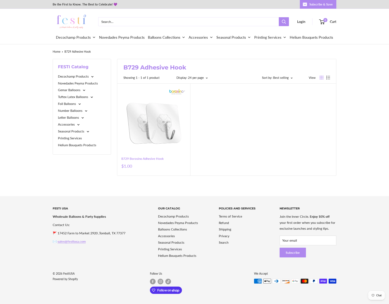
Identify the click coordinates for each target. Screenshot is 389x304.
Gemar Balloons (69, 90)
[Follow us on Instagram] (160, 281)
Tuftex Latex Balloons (73, 97)
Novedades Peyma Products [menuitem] (122, 37)
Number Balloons (70, 110)
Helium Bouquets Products (77, 145)
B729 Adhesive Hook (77, 51)
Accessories (67, 124)
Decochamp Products (74, 76)
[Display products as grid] (321, 77)
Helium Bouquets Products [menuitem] (311, 37)
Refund (224, 223)
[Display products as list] (328, 77)
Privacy (224, 236)
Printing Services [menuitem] (267, 37)
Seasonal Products (71, 131)
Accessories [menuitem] (198, 37)
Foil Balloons (67, 104)
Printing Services (70, 138)
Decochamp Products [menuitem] (73, 37)
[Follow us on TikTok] (168, 281)
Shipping (225, 229)
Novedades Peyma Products (78, 83)
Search (224, 242)
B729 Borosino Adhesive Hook (142, 158)
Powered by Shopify (65, 279)
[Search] (284, 21)
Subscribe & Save (321, 4)
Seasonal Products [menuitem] (231, 37)
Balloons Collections (172, 229)
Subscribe (293, 252)
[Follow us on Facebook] (153, 281)
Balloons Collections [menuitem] (164, 37)
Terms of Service (230, 216)
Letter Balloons (69, 117)
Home (56, 51)
